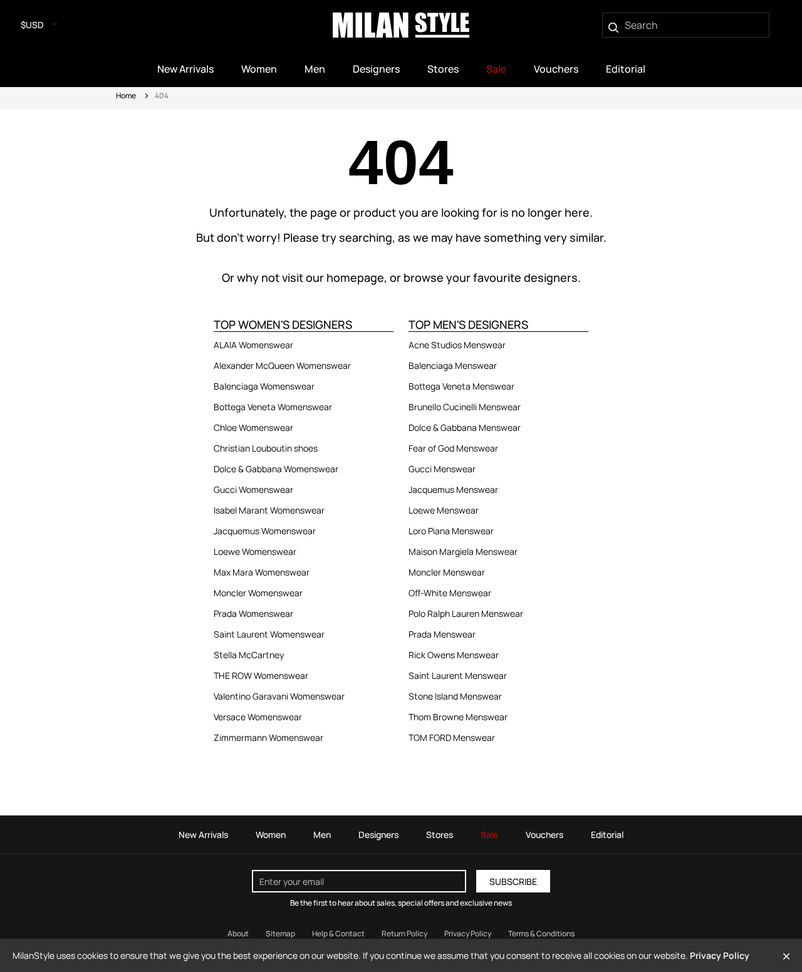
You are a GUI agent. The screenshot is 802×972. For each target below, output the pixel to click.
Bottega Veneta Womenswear (273, 407)
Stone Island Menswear (455, 696)
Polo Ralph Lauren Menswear (466, 613)
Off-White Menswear (450, 593)
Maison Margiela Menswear (463, 551)
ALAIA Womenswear (253, 345)
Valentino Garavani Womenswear (279, 696)
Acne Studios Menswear (457, 345)
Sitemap (280, 933)
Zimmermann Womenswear (268, 737)
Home (126, 95)
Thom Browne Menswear (458, 717)
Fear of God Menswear (453, 448)
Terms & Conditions (541, 933)
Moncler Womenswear (258, 593)
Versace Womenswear (258, 717)
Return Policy (404, 933)
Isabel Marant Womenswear (269, 510)
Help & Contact (338, 933)
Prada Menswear (442, 634)
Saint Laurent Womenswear (269, 634)
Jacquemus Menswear (453, 489)
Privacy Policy (467, 933)
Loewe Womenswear (255, 551)
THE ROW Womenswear (261, 675)
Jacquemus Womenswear (265, 531)
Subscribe (513, 881)
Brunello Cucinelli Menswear (465, 407)
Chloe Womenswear (253, 427)
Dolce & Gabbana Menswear (465, 427)
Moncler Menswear (447, 572)
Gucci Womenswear (253, 489)
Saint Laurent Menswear (458, 675)
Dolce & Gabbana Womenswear (276, 469)
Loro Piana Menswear (451, 531)
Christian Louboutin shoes (266, 448)
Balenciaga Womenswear (264, 386)
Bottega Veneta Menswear (461, 386)
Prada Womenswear (253, 613)
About (238, 933)
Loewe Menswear (444, 510)
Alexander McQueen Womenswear (282, 365)
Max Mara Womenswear (262, 572)
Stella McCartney (249, 655)
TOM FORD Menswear (452, 737)
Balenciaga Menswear (453, 365)
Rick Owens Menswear (454, 655)
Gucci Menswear (442, 469)
